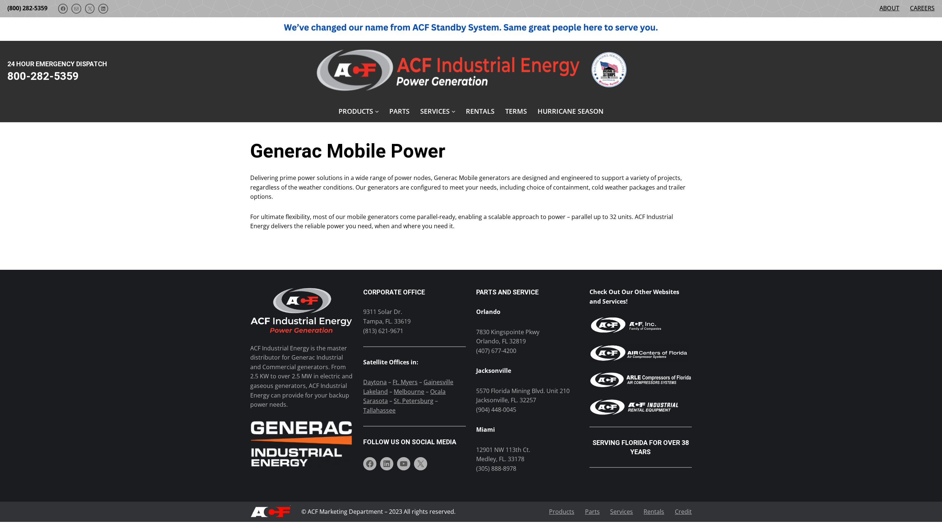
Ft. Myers (405, 382)
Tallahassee (379, 410)
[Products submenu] (377, 111)
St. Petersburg (413, 401)
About (889, 8)
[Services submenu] (453, 111)
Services (621, 512)
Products (561, 512)
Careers (922, 8)
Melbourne (409, 392)
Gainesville (438, 382)
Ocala (438, 392)
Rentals (654, 512)
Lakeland (375, 392)
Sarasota (375, 401)
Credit (683, 512)
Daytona (375, 382)
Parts (592, 512)
